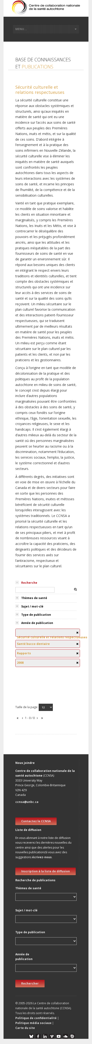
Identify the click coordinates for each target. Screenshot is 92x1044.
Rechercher (30, 983)
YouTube (58, 1036)
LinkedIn (44, 1036)
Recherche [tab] (29, 583)
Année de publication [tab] (37, 623)
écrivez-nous (42, 857)
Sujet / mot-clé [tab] (32, 606)
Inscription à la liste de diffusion (45, 871)
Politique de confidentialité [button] (36, 1018)
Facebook (38, 1036)
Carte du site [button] (25, 1028)
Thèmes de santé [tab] (34, 598)
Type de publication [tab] (36, 615)
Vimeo (51, 1036)
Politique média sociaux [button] (33, 1023)
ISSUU (72, 1036)
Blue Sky (31, 1036)
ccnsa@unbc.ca (26, 802)
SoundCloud (65, 1036)
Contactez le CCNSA (36, 821)
